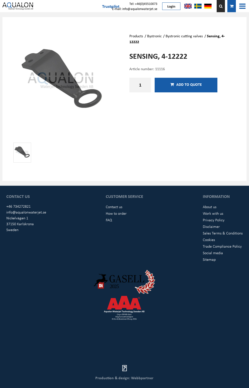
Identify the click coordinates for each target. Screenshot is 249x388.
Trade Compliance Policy (222, 246)
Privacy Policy (213, 220)
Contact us (114, 206)
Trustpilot (110, 6)
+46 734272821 (18, 206)
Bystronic (154, 36)
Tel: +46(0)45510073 (143, 3)
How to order (116, 213)
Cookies (209, 239)
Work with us (213, 213)
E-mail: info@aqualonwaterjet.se (134, 8)
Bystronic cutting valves (184, 36)
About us (209, 206)
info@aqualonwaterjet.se (26, 212)
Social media (213, 252)
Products (136, 36)
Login (171, 6)
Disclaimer (211, 226)
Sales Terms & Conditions (223, 233)
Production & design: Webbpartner (124, 377)
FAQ (109, 220)
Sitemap (209, 259)
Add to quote (189, 84)
